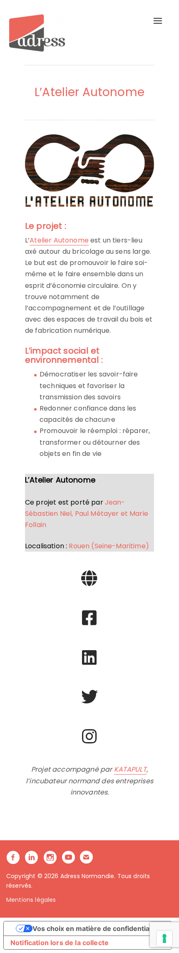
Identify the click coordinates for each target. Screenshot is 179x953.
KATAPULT (130, 769)
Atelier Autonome (59, 240)
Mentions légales (31, 900)
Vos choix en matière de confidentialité (95, 928)
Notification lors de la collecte (59, 942)
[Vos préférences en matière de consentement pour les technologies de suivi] (164, 938)
